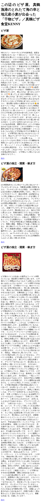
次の (2, 158)
